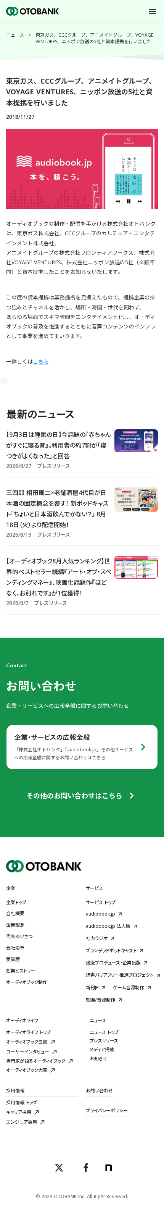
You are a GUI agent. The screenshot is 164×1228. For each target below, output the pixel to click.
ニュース (15, 35)
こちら (41, 361)
